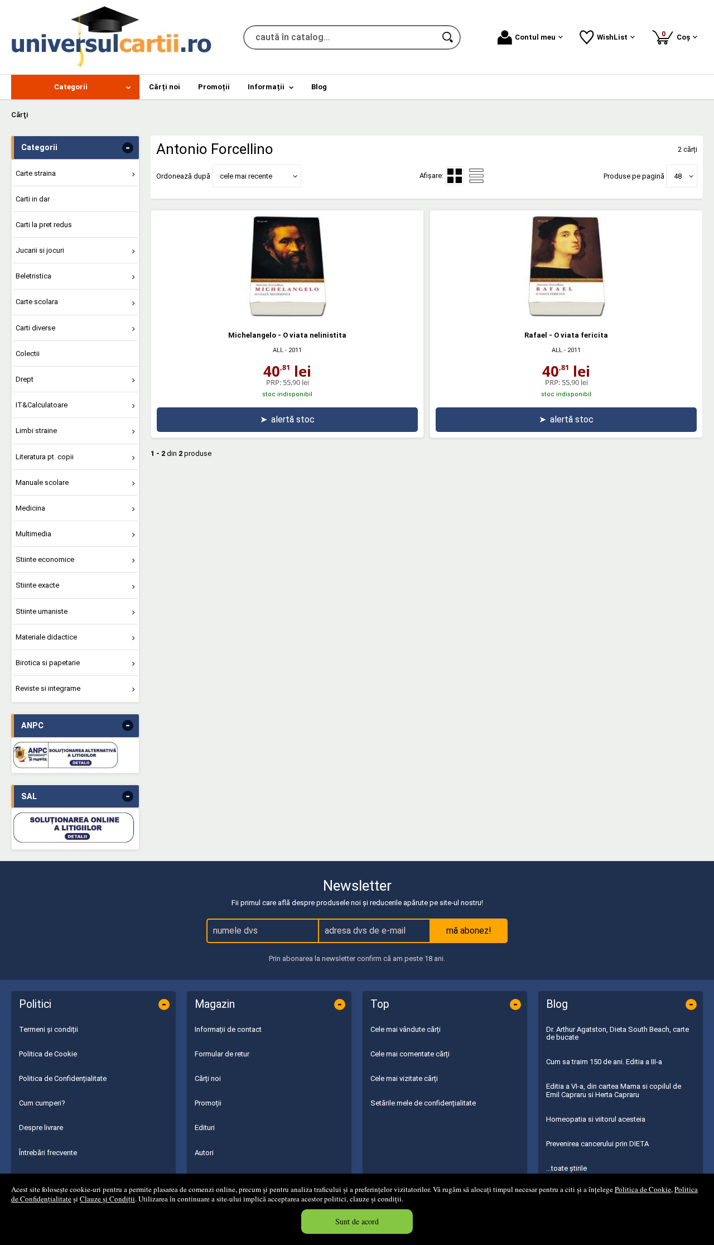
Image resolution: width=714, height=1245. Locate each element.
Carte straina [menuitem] (36, 173)
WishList (612, 37)
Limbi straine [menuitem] (36, 430)
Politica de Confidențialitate (63, 1078)
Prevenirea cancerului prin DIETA (597, 1144)
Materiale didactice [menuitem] (46, 637)
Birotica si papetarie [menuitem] (48, 662)
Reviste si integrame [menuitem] (48, 688)
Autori (204, 1152)
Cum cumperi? (42, 1103)
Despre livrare (41, 1127)
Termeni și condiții (48, 1029)
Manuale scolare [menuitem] (42, 482)
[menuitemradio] (476, 175)
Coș (678, 35)
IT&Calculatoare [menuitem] (41, 405)
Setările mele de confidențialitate (423, 1103)
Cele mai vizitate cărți (404, 1078)
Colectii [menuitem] (28, 353)
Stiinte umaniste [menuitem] (41, 611)
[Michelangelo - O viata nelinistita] (287, 314)
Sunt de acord (357, 1221)
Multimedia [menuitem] (33, 534)
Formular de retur (222, 1054)
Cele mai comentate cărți (410, 1054)
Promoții (208, 1103)
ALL (278, 350)
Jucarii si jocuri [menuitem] (40, 250)
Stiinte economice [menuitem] (45, 559)
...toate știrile (566, 1168)
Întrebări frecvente (48, 1152)
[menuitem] (75, 87)
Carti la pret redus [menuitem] (44, 224)
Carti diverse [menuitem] (35, 328)
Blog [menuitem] (319, 87)
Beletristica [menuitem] (33, 276)
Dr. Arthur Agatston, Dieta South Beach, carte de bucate (617, 1033)
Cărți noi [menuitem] (164, 87)
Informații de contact (228, 1029)
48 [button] (678, 176)
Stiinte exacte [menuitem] (37, 585)
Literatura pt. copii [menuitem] (45, 457)
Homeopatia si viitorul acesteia (595, 1119)
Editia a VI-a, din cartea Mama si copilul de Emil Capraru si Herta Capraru (613, 1090)
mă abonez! (468, 930)
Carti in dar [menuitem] (33, 199)
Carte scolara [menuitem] (37, 301)
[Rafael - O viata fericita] (566, 314)
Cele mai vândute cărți (405, 1029)
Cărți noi (208, 1078)
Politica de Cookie (643, 1189)
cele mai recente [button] (246, 176)
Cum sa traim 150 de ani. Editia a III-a (604, 1061)
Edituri (205, 1127)
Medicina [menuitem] (30, 508)
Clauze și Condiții (107, 1199)
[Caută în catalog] (448, 37)
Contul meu (535, 37)
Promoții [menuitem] (214, 87)
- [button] (127, 147)
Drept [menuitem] (24, 379)
